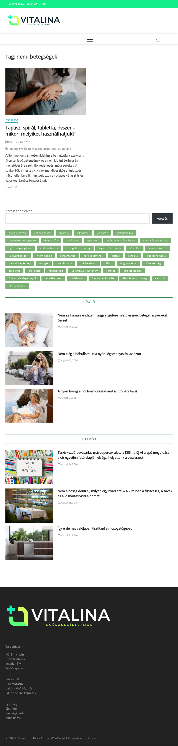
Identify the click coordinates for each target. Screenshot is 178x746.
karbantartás (67, 255)
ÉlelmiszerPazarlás (103, 278)
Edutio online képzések (20, 693)
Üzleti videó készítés (18, 688)
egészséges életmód (155, 240)
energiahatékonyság (78, 248)
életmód (160, 278)
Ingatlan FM (13, 663)
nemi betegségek (61, 148)
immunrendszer (18, 255)
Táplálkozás (13, 717)
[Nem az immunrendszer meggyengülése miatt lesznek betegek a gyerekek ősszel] (29, 330)
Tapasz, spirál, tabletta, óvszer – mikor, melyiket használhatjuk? (40, 130)
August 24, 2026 (68, 464)
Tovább (17, 187)
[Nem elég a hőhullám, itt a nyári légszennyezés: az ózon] (29, 368)
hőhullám (134, 248)
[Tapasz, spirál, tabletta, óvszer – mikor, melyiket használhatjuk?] (45, 91)
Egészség (11, 120)
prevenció (34, 270)
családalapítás (124, 232)
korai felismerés (93, 255)
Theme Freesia (41, 738)
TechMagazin (14, 668)
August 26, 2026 (68, 326)
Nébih (108, 263)
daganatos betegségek (22, 240)
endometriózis (49, 248)
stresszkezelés (133, 270)
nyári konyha (64, 263)
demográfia (51, 240)
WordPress (57, 738)
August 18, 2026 (68, 502)
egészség (92, 240)
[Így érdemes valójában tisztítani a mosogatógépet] (29, 543)
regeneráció (56, 270)
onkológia (14, 270)
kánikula (133, 255)
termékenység (53, 278)
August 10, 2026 (68, 360)
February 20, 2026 (19, 142)
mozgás (43, 263)
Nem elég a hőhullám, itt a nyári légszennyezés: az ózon (99, 353)
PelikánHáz (13, 679)
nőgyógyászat (128, 263)
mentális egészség (20, 263)
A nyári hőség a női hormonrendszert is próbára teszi (97, 391)
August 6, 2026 (68, 397)
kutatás (115, 255)
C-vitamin (102, 232)
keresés (162, 218)
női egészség (153, 263)
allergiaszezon (17, 232)
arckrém (64, 232)
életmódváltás (17, 286)
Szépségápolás (15, 713)
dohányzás (72, 240)
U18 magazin (14, 684)
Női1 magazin (14, 654)
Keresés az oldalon (18, 211)
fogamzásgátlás (41, 148)
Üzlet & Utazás (15, 659)
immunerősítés (157, 248)
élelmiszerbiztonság (135, 278)
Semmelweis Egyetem (84, 270)
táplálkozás (77, 278)
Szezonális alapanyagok (22, 278)
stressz (110, 270)
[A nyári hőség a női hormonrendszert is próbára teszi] (29, 406)
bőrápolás (83, 232)
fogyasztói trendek (110, 248)
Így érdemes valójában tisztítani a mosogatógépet (95, 528)
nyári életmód (88, 263)
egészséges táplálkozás (121, 240)
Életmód (11, 708)
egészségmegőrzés (20, 148)
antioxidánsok (42, 232)
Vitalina (10, 738)
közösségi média (156, 255)
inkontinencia (44, 255)
